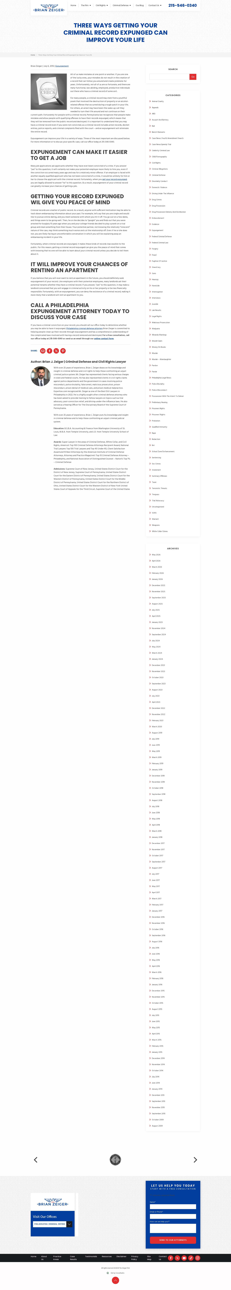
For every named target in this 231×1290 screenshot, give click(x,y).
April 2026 (156, 561)
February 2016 (157, 978)
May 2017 (156, 886)
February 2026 (158, 573)
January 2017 (157, 911)
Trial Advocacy (158, 500)
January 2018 (157, 837)
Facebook (49, 351)
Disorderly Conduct (159, 181)
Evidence (155, 224)
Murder (155, 353)
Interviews (156, 298)
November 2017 (158, 849)
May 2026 (156, 554)
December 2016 (158, 917)
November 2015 (158, 997)
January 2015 (157, 1052)
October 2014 (157, 1070)
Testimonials (91, 1256)
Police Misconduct (159, 390)
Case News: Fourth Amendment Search (167, 138)
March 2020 (157, 726)
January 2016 (157, 984)
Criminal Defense (121, 5)
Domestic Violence (159, 187)
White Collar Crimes (160, 531)
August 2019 (157, 732)
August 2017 (157, 868)
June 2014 (156, 1083)
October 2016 (157, 929)
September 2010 (158, 1113)
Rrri (153, 445)
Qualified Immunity (159, 427)
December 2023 (158, 665)
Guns (154, 273)
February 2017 (157, 904)
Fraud (154, 255)
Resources (107, 1256)
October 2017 (157, 855)
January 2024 (157, 659)
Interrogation (157, 291)
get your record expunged (114, 179)
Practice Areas (57, 1258)
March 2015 (156, 1040)
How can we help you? (160, 1222)
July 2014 (155, 1076)
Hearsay (155, 279)
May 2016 (156, 960)
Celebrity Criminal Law (161, 150)
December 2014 (158, 1058)
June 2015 (156, 1021)
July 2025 (156, 610)
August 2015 (157, 1009)
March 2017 (156, 898)
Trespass (155, 494)
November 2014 (158, 1064)
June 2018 (156, 812)
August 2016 (157, 941)
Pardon (155, 365)
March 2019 (156, 757)
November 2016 (158, 923)
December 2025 (158, 585)
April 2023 (156, 702)
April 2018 (156, 825)
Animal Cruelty (158, 101)
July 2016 (155, 947)
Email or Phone (156, 1212)
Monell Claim (157, 341)
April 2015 (156, 1033)
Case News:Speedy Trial (161, 144)
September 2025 (159, 597)
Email (42, 351)
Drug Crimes (157, 199)
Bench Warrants (158, 132)
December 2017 (158, 843)
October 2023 (157, 677)
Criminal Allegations (160, 169)
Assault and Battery (160, 120)
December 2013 (158, 1095)
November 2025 (158, 591)
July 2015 (155, 1015)
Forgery (155, 248)
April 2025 (156, 616)
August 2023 (157, 689)
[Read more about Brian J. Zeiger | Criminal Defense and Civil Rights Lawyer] (41, 367)
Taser (154, 482)
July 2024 (156, 640)
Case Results (73, 1258)
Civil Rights (101, 5)
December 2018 (158, 775)
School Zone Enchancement (163, 451)
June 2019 (156, 745)
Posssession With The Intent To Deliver (168, 396)
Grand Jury (156, 267)
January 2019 (157, 769)
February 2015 (157, 1046)
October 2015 (157, 1003)
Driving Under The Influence (163, 193)
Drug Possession (158, 205)
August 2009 (157, 1126)
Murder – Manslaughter (161, 359)
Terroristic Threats (159, 488)
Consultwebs (120, 1273)
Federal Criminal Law (160, 242)
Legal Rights (157, 316)
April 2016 (156, 966)
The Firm (85, 5)
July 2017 (155, 874)
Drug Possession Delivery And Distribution (169, 212)
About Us (44, 1258)
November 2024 (158, 628)
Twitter (56, 351)
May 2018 (156, 818)
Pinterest (63, 351)
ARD (153, 113)
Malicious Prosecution (161, 322)
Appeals (155, 107)
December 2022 (158, 708)
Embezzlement (158, 218)
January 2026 (157, 579)
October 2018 (157, 788)
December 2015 (158, 990)
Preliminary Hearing (159, 402)
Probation (156, 420)
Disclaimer (121, 1256)
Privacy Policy (134, 1258)
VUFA (154, 513)
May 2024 (156, 646)
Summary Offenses (159, 476)
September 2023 (159, 683)
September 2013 (158, 1101)
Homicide (156, 285)
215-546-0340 (183, 5)
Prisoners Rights (158, 408)
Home (73, 5)
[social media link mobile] (170, 1258)
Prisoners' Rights (158, 414)
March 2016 (156, 972)
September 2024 (159, 634)
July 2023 (155, 696)
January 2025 (157, 622)
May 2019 (156, 751)
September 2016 (158, 935)
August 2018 (157, 800)
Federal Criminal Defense (162, 236)
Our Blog (140, 5)
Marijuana (156, 328)
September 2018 (158, 794)
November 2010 (158, 1107)
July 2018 (155, 806)
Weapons (156, 525)
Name (153, 1202)
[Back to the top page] (115, 1280)
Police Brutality (158, 384)
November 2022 (158, 714)
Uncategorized (158, 506)
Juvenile (155, 304)
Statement (156, 470)
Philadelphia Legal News (161, 377)
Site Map (149, 1258)
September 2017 (158, 861)
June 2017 (156, 880)
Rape (154, 433)
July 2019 (155, 739)
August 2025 (157, 604)
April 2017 (156, 892)
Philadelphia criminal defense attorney (84, 328)
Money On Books (159, 347)
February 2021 (157, 720)
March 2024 (157, 653)
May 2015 (156, 1027)
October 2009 (158, 1119)
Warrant (155, 519)
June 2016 (156, 954)
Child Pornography (159, 156)
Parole (154, 371)
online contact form (104, 338)
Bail (153, 126)
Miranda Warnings (159, 334)
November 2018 (158, 782)
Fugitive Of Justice (159, 261)
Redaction (156, 439)
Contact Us (154, 5)
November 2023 (158, 671)
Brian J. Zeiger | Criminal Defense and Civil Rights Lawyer (84, 362)
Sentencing (156, 457)
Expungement (62, 66)
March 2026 (157, 567)
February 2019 (157, 763)
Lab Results (156, 310)
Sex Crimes (156, 463)
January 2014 (157, 1089)
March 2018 (156, 831)
